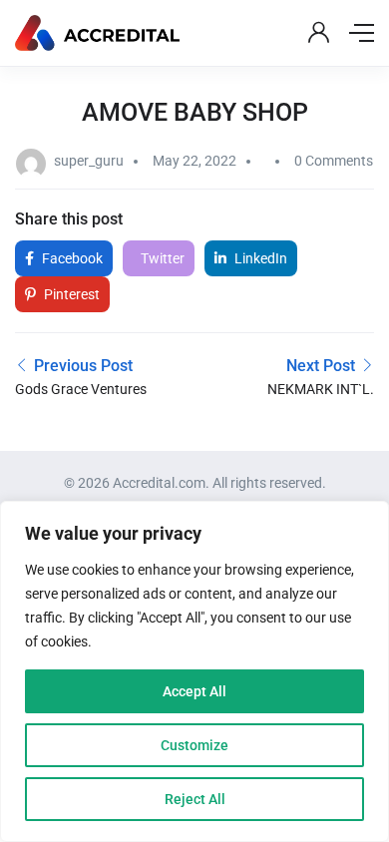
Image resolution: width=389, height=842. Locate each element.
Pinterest (70, 294)
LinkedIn (259, 258)
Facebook (71, 258)
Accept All (194, 691)
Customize (194, 745)
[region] (194, 671)
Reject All (195, 799)
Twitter (161, 258)
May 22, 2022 (194, 161)
